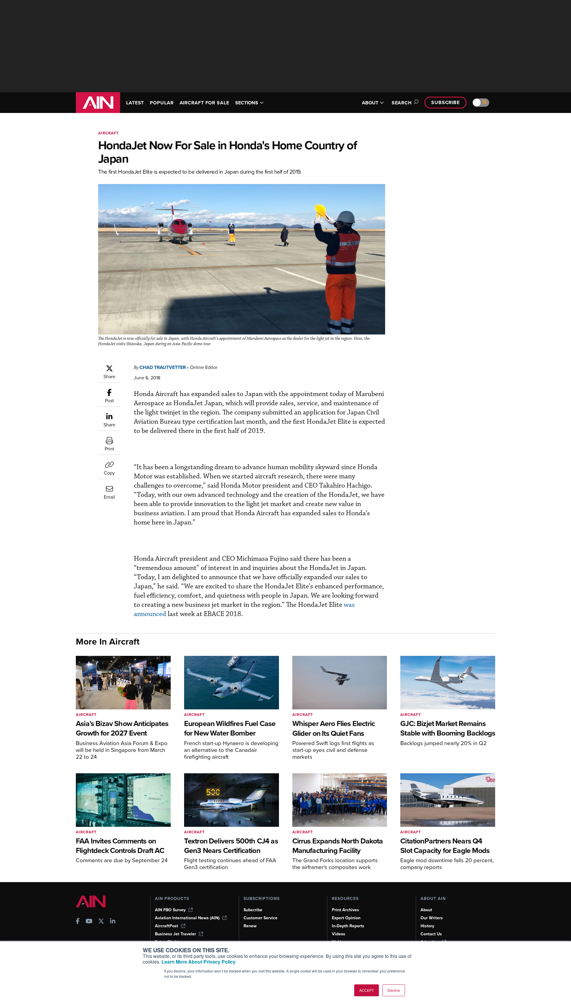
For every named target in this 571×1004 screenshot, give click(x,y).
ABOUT (370, 103)
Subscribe (445, 102)
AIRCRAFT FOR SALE (204, 103)
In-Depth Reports (348, 925)
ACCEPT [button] (366, 990)
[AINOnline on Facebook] (78, 922)
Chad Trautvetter (162, 367)
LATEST (135, 103)
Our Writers (432, 917)
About (426, 909)
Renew (250, 925)
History (427, 925)
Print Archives (345, 909)
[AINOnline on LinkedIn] (112, 922)
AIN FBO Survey (170, 909)
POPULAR (161, 103)
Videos (338, 934)
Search (402, 103)
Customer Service (260, 917)
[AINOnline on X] (101, 922)
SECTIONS (246, 103)
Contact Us (431, 934)
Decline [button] (394, 990)
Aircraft (108, 133)
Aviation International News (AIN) (187, 917)
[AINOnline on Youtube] (89, 922)
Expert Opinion (346, 917)
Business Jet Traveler (175, 934)
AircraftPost (166, 925)
